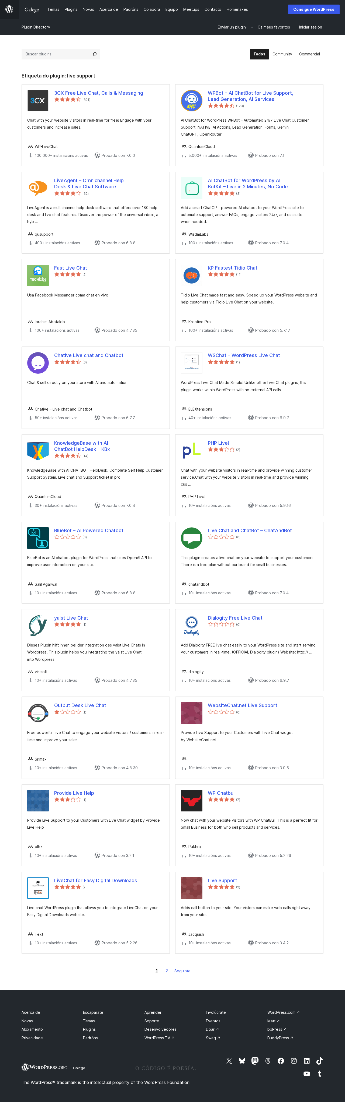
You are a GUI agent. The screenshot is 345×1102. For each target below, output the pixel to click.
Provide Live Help (74, 793)
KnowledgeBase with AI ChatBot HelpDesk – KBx (82, 446)
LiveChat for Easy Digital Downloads (95, 880)
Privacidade (32, 1038)
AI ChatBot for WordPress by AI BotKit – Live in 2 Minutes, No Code (248, 183)
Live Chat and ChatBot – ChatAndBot (250, 530)
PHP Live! (218, 443)
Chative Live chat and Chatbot (88, 355)
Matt (273, 1021)
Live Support (222, 880)
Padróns (90, 1038)
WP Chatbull (222, 793)
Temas (89, 1021)
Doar (212, 1029)
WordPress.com (283, 1012)
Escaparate (93, 1012)
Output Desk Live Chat (80, 705)
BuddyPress (280, 1038)
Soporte (151, 1021)
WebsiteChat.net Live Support (242, 705)
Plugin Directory (36, 27)
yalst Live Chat (71, 618)
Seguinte (182, 971)
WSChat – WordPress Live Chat (244, 355)
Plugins (89, 1029)
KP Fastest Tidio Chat (232, 268)
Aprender (152, 1012)
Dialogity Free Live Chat (235, 618)
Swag (213, 1038)
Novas (27, 1021)
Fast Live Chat (70, 268)
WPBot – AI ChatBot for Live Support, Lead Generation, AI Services (250, 96)
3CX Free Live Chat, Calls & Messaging (98, 93)
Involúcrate (216, 1012)
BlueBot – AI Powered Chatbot (88, 530)
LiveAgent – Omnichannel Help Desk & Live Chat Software (89, 183)
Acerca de (31, 1012)
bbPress (277, 1029)
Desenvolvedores (160, 1029)
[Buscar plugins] (94, 54)
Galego (79, 1068)
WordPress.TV (159, 1038)
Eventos (213, 1021)
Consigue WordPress (313, 9)
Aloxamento (32, 1029)
